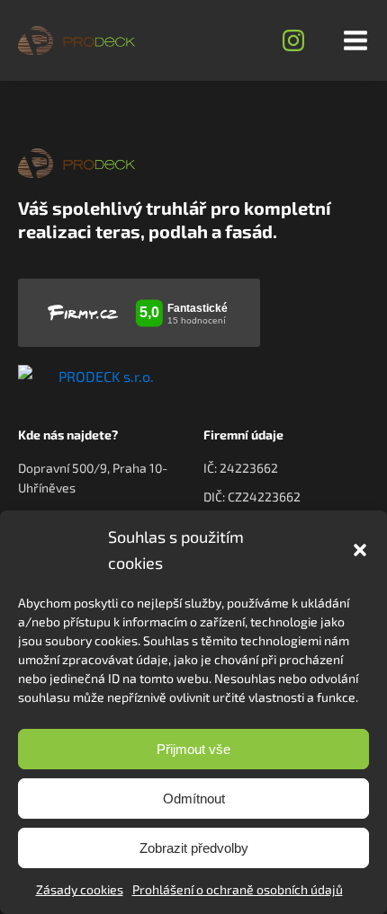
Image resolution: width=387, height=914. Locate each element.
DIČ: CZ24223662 (252, 496)
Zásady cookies (79, 889)
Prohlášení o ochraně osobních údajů (237, 889)
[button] (360, 550)
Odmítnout (194, 798)
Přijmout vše (193, 749)
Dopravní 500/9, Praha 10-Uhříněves (92, 477)
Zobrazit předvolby (194, 848)
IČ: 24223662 (240, 467)
